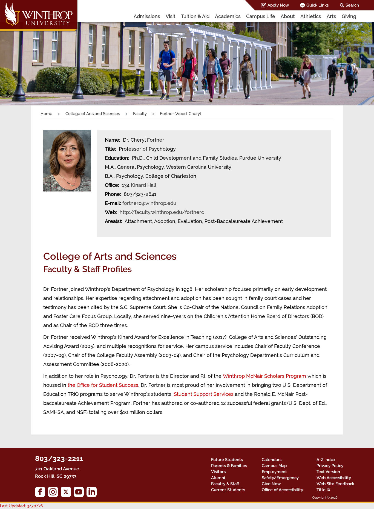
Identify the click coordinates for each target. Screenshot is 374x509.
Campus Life (260, 16)
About (288, 16)
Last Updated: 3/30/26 (21, 506)
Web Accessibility (334, 477)
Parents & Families (229, 465)
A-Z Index (326, 459)
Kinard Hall (143, 185)
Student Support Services (204, 394)
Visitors (218, 471)
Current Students (228, 489)
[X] (67, 493)
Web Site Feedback (335, 483)
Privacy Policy (330, 465)
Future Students (227, 459)
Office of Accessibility (282, 489)
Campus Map (274, 465)
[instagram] (54, 493)
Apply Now (278, 5)
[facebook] (41, 493)
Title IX (323, 489)
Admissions (147, 16)
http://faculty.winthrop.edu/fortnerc (162, 212)
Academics (228, 16)
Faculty (140, 113)
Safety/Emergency (280, 477)
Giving (349, 16)
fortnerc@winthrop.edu (149, 203)
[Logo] (39, 16)
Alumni (218, 477)
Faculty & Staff (225, 483)
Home (46, 113)
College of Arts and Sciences (92, 113)
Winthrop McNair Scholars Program (264, 376)
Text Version (328, 471)
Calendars (271, 459)
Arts (331, 16)
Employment (274, 471)
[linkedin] (93, 493)
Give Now (271, 483)
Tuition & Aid (195, 16)
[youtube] (80, 493)
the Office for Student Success (103, 385)
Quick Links (317, 5)
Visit (171, 16)
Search (352, 5)
